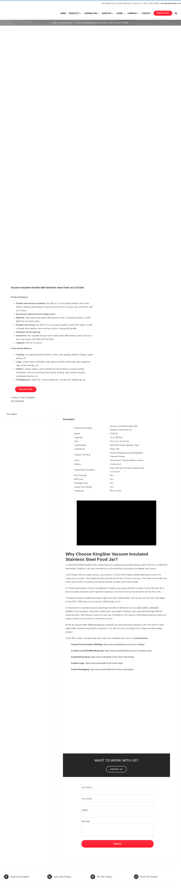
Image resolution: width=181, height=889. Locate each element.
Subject (84, 810)
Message (85, 821)
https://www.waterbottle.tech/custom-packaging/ (111, 669)
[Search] (176, 13)
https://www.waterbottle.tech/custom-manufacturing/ (128, 650)
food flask (19, 401)
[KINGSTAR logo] (16, 11)
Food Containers (27, 397)
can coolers (117, 611)
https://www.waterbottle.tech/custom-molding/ (123, 644)
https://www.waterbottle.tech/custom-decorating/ (112, 657)
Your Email (87, 799)
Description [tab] (12, 414)
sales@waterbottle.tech (170, 3)
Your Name (87, 787)
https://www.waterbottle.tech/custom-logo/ (104, 663)
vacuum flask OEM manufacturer (90, 625)
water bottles (142, 608)
